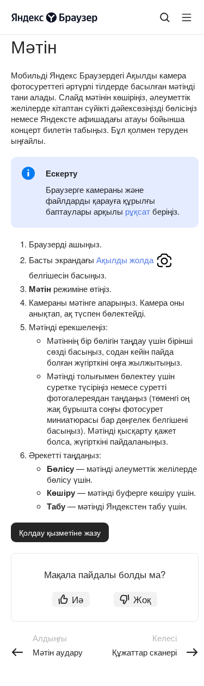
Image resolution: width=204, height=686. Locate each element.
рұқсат (137, 211)
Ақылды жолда (124, 259)
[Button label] (187, 17)
